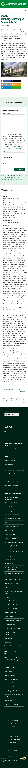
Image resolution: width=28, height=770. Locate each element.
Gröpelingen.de (8, 563)
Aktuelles (3, 93)
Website (5, 163)
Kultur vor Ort (8, 587)
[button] (6, 81)
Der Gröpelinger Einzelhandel (13, 518)
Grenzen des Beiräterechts (12, 683)
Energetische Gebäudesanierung (13, 95)
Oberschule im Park (10, 613)
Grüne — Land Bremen (10, 687)
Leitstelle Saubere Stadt (11, 482)
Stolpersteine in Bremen (11, 485)
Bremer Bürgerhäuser (10, 511)
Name (4, 151)
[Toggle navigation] (25, 10)
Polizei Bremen (8, 616)
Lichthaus (7, 597)
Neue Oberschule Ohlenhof (12, 609)
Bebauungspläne (9, 464)
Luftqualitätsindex (9, 601)
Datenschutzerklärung (14, 148)
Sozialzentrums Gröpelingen (12, 628)
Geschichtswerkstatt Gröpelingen (14, 542)
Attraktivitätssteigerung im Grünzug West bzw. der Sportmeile (14, 401)
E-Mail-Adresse (7, 157)
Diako (6, 522)
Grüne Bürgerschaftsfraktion (12, 691)
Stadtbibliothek (8, 638)
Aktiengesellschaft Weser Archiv (13, 503)
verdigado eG (10, 761)
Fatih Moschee (8, 530)
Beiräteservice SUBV (10, 675)
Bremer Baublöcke (9, 507)
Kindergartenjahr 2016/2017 (14, 390)
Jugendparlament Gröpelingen (13, 579)
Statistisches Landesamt (11, 704)
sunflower (12, 760)
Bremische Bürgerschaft (11, 679)
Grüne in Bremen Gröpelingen (16, 4)
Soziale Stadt (8, 700)
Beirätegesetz (8, 671)
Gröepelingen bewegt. (10, 556)
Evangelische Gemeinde (11, 526)
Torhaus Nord (8, 642)
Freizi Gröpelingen (9, 534)
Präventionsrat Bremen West (12, 620)
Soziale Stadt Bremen (10, 624)
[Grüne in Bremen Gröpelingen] (3, 4)
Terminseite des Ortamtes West (13, 449)
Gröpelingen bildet (9, 560)
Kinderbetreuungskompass (12, 583)
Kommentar (7, 113)
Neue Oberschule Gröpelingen (13, 605)
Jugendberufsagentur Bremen (13, 478)
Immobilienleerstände (10, 474)
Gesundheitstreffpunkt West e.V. (13, 552)
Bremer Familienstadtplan (11, 515)
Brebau (3, 95)
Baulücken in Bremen (10, 460)
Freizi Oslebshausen (10, 538)
